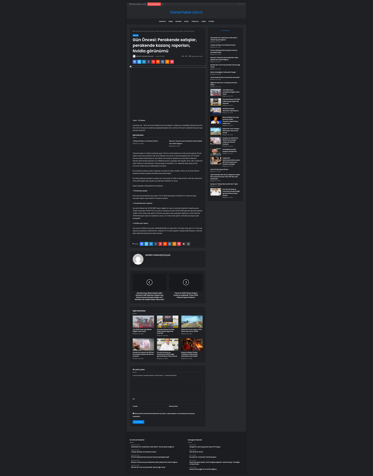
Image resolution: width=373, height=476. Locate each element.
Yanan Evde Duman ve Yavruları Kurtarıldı (224, 77)
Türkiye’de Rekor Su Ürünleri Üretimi (145, 141)
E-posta (136, 406)
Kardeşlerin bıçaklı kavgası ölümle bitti (230, 150)
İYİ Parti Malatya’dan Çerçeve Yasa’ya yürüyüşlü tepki (178, 4)
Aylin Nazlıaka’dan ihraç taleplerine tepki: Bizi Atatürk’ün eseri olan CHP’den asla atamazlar (225, 177)
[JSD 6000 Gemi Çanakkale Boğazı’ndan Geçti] (143, 322)
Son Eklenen (225, 30)
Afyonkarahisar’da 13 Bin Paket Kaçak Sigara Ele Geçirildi (165, 331)
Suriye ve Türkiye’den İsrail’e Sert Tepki (224, 184)
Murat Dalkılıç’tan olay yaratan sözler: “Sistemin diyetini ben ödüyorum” (231, 120)
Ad (134, 399)
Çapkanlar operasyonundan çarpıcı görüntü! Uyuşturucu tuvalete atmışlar (231, 161)
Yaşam (203, 21)
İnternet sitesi (173, 406)
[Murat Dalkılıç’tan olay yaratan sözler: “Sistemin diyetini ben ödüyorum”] (215, 120)
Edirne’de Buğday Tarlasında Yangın (223, 72)
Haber (170, 21)
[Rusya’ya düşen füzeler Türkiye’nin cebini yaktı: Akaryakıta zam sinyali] (192, 344)
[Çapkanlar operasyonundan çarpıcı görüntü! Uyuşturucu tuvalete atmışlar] (215, 160)
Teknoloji (195, 21)
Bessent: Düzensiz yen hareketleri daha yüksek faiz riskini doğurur (224, 59)
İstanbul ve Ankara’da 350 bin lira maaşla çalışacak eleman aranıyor (143, 354)
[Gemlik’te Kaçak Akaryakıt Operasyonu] (215, 111)
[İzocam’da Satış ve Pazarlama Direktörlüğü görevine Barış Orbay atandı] (167, 344)
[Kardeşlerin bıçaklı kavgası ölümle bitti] (215, 152)
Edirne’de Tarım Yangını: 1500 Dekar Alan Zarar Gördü (191, 330)
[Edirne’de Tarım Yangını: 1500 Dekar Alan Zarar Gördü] (192, 322)
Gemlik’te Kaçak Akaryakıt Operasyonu (231, 110)
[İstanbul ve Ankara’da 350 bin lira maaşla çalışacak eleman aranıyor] (143, 344)
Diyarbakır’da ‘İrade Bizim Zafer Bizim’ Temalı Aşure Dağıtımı (223, 39)
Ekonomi (178, 21)
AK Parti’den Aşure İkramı (219, 169)
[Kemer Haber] (186, 12)
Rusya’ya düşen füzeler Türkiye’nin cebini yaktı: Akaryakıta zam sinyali (189, 354)
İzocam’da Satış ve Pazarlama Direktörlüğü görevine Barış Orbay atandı (167, 354)
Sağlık (186, 21)
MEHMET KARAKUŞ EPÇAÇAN (144, 56)
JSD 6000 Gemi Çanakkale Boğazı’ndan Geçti (142, 330)
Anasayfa (162, 21)
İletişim (211, 21)
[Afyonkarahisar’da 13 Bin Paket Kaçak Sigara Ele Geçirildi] (167, 322)
